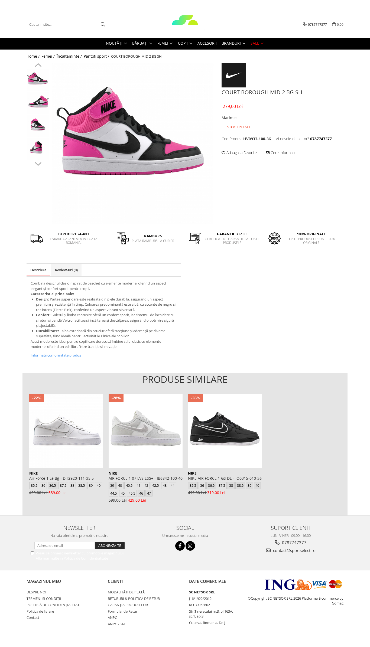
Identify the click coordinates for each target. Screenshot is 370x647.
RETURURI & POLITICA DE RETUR (134, 598)
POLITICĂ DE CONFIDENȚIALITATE (54, 604)
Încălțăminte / (70, 56)
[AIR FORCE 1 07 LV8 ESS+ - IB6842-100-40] (146, 431)
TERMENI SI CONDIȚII (44, 598)
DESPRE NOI (36, 592)
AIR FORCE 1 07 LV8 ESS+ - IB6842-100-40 (146, 478)
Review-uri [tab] (66, 269)
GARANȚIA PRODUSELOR (128, 604)
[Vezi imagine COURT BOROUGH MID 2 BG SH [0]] (38, 80)
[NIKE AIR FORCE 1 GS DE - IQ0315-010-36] (225, 431)
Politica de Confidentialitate (86, 558)
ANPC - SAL (117, 624)
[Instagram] (190, 546)
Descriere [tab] (38, 269)
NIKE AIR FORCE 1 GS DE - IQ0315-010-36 (225, 478)
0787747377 (293, 542)
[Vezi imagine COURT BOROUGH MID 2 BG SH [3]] (38, 149)
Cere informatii (283, 152)
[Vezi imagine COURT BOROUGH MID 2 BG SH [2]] (38, 126)
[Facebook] (180, 546)
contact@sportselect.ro (294, 550)
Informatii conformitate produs (56, 355)
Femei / (48, 56)
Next (38, 163)
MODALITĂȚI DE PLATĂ (126, 592)
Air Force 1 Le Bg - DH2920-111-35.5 (61, 478)
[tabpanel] (132, 143)
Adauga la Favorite (241, 152)
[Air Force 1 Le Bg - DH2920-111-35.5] (66, 431)
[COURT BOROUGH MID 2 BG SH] (132, 143)
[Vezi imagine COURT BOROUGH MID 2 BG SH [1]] (38, 103)
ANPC (112, 617)
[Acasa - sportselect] (185, 24)
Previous (38, 65)
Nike (33, 473)
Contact (33, 617)
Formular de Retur (122, 611)
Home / (34, 56)
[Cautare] (103, 24)
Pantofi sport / (97, 56)
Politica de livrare (40, 611)
